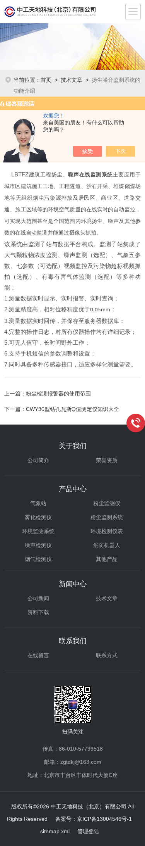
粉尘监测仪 (106, 503)
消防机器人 (106, 545)
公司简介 (38, 460)
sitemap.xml (55, 831)
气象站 (38, 503)
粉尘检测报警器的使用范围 (58, 393)
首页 (46, 80)
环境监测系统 (38, 531)
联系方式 (107, 655)
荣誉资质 (107, 460)
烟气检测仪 (38, 559)
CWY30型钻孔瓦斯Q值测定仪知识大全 (72, 409)
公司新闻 (38, 598)
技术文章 (71, 80)
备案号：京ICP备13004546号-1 (93, 819)
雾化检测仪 (38, 517)
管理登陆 (88, 831)
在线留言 (38, 655)
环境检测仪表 (106, 531)
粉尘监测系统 (106, 517)
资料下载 (38, 612)
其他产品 (107, 559)
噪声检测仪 (38, 545)
